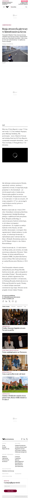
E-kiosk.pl (17, 456)
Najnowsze (19, 306)
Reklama (4, 456)
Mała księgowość (19, 461)
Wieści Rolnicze (19, 464)
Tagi (25, 306)
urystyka (13, 7)
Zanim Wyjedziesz (6, 25)
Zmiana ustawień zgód (21, 447)
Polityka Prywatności (20, 445)
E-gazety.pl (18, 458)
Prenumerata (5, 460)
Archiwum (4, 461)
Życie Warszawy (19, 466)
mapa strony (5, 473)
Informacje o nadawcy (20, 450)
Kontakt (4, 447)
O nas (3, 445)
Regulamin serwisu (20, 448)
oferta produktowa (7, 476)
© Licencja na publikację (8, 295)
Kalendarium (18, 473)
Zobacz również (5, 306)
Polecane (13, 306)
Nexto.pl (17, 460)
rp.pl (3, 125)
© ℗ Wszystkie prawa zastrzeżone (11, 297)
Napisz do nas (5, 448)
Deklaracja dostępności (21, 452)
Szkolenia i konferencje (8, 471)
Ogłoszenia (5, 458)
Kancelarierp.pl (18, 463)
